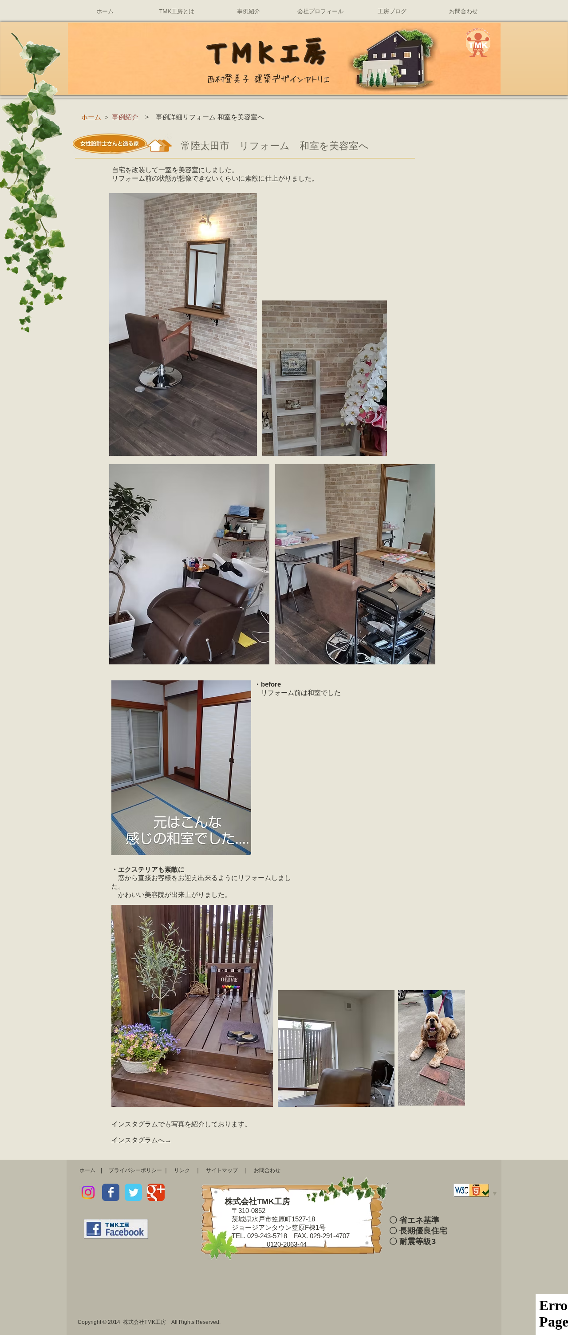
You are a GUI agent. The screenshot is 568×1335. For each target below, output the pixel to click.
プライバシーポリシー (135, 1170)
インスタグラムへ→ (141, 1140)
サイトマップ (222, 1170)
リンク (182, 1170)
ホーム (87, 1170)
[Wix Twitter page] (133, 1192)
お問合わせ (267, 1170)
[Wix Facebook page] (110, 1192)
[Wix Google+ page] (156, 1192)
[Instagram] (88, 1192)
